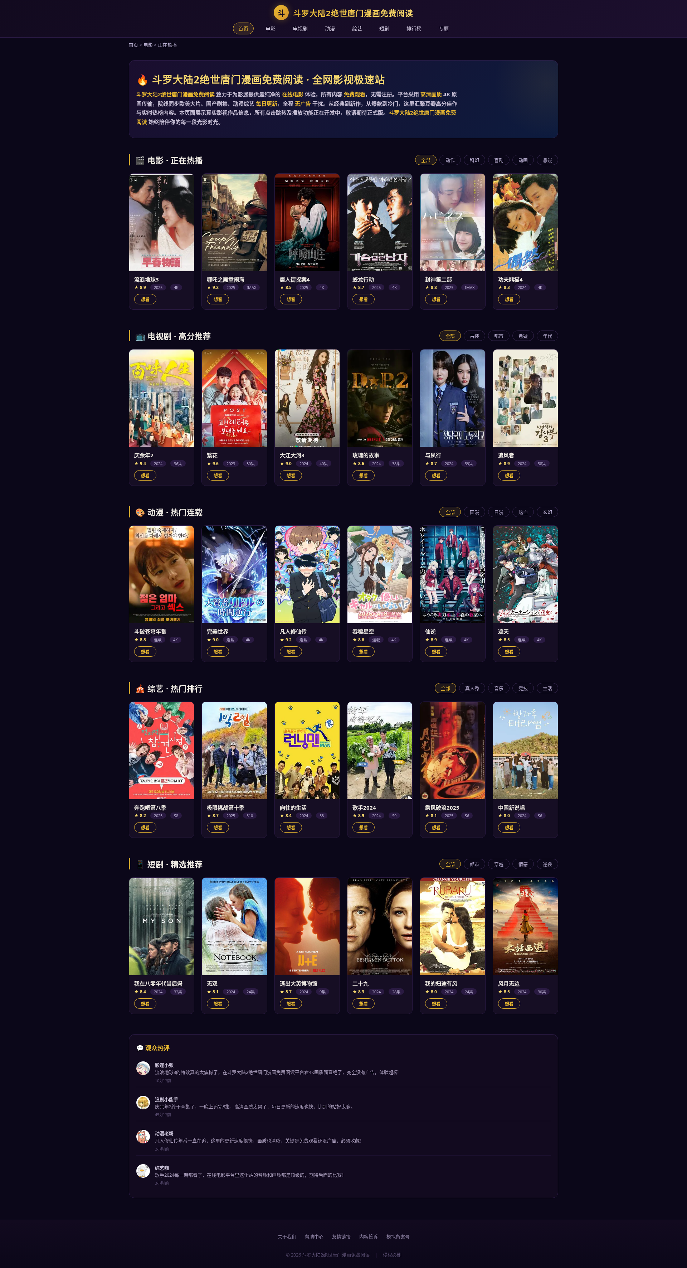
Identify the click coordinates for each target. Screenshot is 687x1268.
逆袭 (547, 864)
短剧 (384, 28)
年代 (547, 336)
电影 (270, 28)
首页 (243, 28)
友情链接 (341, 1236)
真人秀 (472, 688)
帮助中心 (314, 1236)
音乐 (498, 688)
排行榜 (414, 28)
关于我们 (287, 1236)
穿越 (498, 864)
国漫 (474, 512)
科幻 (474, 160)
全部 (425, 160)
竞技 (523, 688)
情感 (523, 864)
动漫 (330, 28)
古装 (474, 336)
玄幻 (547, 512)
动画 (523, 160)
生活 (547, 688)
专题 (444, 28)
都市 (498, 336)
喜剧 (498, 160)
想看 (145, 299)
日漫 (498, 512)
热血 (523, 512)
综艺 (357, 28)
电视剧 (300, 28)
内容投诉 (368, 1236)
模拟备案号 (398, 1236)
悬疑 (547, 160)
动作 (450, 160)
